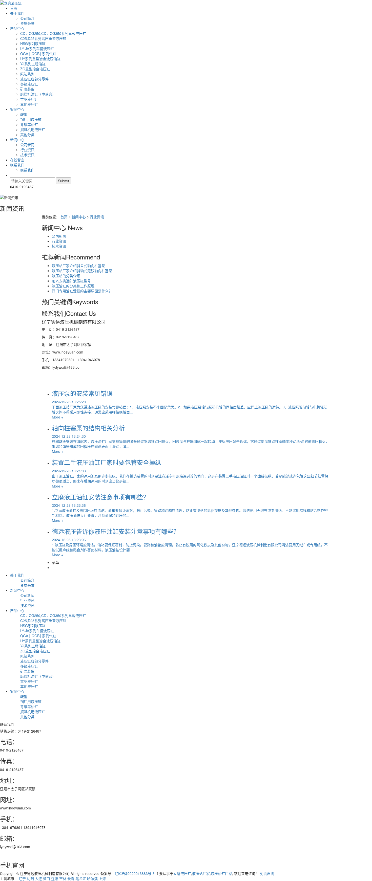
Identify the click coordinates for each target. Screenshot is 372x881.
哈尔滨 (92, 878)
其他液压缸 (29, 104)
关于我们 (17, 13)
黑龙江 (80, 878)
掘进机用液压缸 (32, 129)
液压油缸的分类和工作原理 (73, 285)
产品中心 (17, 28)
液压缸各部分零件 (34, 78)
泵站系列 (27, 73)
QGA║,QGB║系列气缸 (38, 53)
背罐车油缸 (29, 124)
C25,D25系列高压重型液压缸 (43, 38)
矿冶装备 (27, 89)
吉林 (62, 878)
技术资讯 (27, 154)
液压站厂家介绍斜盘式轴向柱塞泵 (78, 265)
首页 (13, 8)
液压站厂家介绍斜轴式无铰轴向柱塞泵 (82, 270)
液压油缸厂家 (221, 873)
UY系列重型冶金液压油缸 (40, 58)
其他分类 (27, 134)
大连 (38, 878)
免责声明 (267, 873)
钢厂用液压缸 (31, 119)
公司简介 (27, 18)
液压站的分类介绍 (66, 275)
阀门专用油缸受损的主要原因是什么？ (82, 290)
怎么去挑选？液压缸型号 (71, 280)
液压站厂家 (201, 873)
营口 (46, 878)
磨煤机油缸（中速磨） (38, 94)
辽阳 (54, 878)
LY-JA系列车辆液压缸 (37, 48)
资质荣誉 (27, 23)
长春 (70, 878)
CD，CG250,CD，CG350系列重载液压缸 (53, 33)
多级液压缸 (29, 83)
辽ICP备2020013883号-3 (135, 873)
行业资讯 (27, 149)
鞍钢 (23, 114)
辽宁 (22, 878)
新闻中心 (17, 139)
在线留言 (17, 159)
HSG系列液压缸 (33, 43)
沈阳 (30, 878)
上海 (102, 878)
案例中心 (17, 109)
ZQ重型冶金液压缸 (35, 68)
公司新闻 (27, 144)
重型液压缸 (29, 99)
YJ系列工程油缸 (33, 63)
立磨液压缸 (182, 873)
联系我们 (17, 164)
